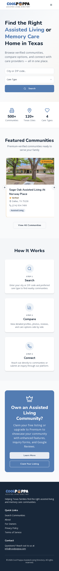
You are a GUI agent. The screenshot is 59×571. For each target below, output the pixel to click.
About (8, 519)
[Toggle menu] (51, 5)
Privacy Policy (11, 528)
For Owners (10, 523)
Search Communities (15, 515)
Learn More (29, 455)
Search (32, 88)
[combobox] (29, 79)
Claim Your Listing (29, 463)
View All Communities (29, 225)
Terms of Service (13, 532)
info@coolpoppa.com (15, 548)
